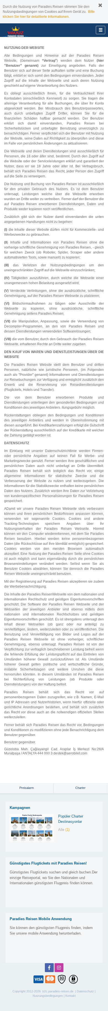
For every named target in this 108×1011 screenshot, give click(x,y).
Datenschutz (85, 991)
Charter (80, 787)
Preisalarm (26, 787)
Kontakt (70, 995)
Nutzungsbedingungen (48, 995)
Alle (64, 830)
